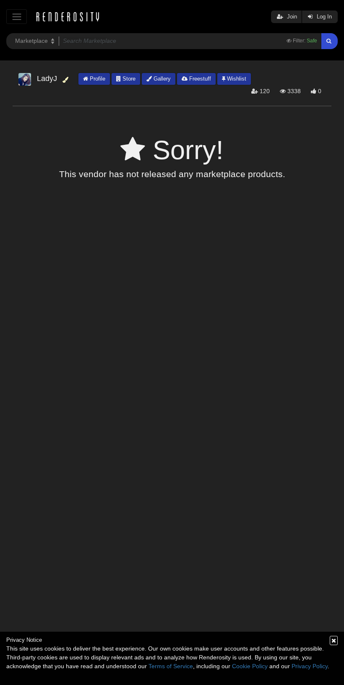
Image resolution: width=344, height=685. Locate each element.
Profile (96, 79)
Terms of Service (171, 666)
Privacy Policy (310, 666)
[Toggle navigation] (16, 16)
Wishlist (235, 79)
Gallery (161, 79)
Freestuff (199, 79)
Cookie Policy (250, 666)
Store (128, 79)
